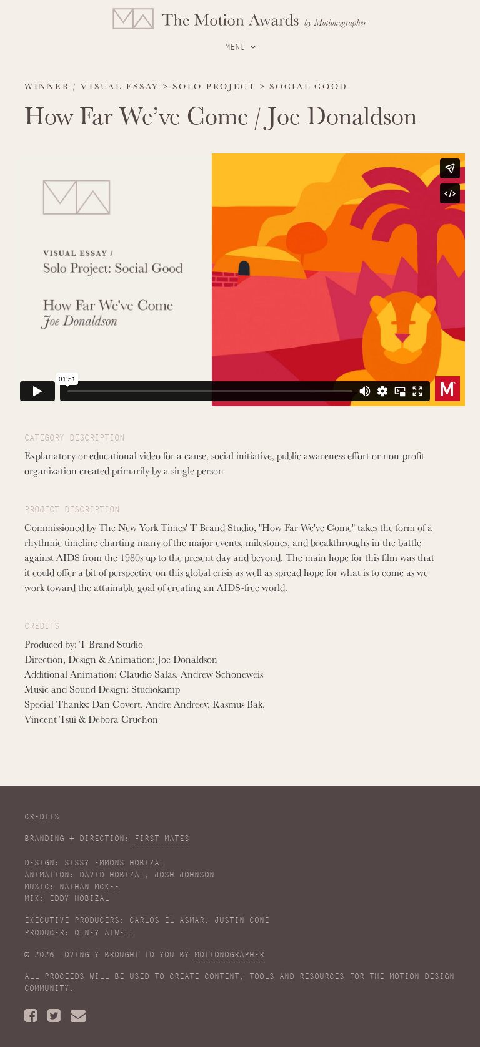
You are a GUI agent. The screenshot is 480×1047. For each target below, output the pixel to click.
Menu (237, 46)
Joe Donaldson (342, 115)
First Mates (161, 839)
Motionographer (229, 955)
